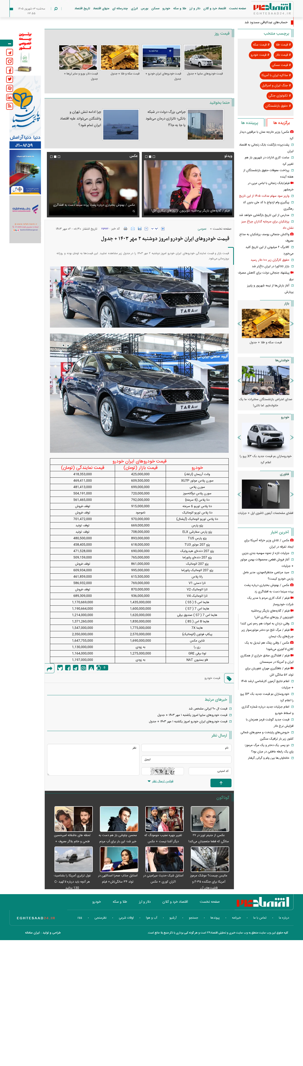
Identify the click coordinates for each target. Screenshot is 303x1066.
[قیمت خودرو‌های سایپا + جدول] (203, 57)
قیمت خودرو (212, 678)
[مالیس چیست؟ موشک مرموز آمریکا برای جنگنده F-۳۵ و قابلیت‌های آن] (207, 859)
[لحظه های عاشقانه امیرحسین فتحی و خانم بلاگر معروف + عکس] (71, 819)
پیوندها (215, 917)
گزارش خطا (91, 667)
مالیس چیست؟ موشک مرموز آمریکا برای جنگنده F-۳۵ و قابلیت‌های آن (208, 882)
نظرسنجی (100, 917)
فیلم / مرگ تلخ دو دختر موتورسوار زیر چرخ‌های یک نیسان (193, 210)
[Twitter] (60, 667)
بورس (144, 8)
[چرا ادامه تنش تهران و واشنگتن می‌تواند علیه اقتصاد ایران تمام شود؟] (120, 125)
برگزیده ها (281, 123)
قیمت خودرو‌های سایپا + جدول (205, 73)
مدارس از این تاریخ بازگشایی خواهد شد (264, 215)
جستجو (193, 917)
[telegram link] (10, 52)
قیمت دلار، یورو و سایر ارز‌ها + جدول (81, 76)
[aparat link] (10, 88)
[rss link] (10, 106)
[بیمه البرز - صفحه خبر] (25, 51)
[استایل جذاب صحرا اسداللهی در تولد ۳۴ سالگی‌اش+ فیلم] (116, 859)
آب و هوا (151, 917)
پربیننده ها (249, 123)
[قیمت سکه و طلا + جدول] (119, 57)
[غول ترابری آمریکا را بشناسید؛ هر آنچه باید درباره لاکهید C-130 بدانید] (71, 859)
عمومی (202, 229)
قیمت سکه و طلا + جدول (125, 73)
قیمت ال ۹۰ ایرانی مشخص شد (208, 708)
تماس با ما (260, 917)
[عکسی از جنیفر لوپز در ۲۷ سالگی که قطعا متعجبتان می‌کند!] (207, 819)
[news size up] (163, 228)
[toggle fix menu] (6, 43)
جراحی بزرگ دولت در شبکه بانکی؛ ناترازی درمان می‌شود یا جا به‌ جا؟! (166, 118)
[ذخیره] (139, 228)
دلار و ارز (194, 8)
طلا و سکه (179, 8)
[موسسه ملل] (25, 172)
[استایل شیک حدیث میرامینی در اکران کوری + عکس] (162, 859)
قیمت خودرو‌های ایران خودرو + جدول (163, 76)
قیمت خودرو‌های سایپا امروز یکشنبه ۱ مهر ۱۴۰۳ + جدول (192, 715)
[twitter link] (10, 79)
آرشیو (173, 917)
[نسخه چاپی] (126, 228)
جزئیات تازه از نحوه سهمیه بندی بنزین (265, 553)
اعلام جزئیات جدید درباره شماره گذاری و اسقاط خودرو (266, 459)
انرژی (134, 8)
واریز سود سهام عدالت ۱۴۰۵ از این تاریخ (264, 196)
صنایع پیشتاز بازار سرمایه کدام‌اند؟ (266, 399)
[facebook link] (10, 70)
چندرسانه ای (120, 8)
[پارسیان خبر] (25, 112)
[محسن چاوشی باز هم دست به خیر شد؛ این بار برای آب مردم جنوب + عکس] (116, 819)
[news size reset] (154, 228)
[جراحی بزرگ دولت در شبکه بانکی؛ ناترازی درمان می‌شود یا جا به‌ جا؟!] (205, 125)
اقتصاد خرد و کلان (214, 8)
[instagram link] (10, 61)
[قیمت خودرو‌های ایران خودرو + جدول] (161, 57)
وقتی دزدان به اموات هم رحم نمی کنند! (265, 623)
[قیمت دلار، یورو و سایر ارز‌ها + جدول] (78, 57)
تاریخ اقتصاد (82, 8)
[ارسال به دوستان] (133, 228)
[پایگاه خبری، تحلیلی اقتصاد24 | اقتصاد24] (265, 9)
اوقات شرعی (126, 917)
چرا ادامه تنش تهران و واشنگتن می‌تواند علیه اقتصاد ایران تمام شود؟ (80, 118)
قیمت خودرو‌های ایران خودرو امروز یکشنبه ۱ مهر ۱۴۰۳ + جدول (188, 721)
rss (80, 917)
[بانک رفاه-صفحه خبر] (25, 219)
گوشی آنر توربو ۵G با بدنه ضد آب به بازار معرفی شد (265, 516)
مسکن (155, 8)
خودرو (166, 8)
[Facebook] (68, 667)
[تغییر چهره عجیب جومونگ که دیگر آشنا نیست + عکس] (162, 819)
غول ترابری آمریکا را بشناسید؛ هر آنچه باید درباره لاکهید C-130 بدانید (72, 882)
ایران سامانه (32, 932)
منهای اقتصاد (101, 8)
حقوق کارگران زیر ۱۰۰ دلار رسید (270, 260)
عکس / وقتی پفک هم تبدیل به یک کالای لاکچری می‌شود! (98, 210)
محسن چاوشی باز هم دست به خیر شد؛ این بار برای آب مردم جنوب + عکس (118, 841)
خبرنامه (236, 917)
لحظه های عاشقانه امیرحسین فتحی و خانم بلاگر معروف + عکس (72, 841)
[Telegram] (75, 667)
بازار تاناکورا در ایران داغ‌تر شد (270, 266)
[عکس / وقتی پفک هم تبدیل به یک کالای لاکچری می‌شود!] (93, 187)
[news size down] (146, 228)
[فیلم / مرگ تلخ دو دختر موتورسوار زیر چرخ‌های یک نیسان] (188, 187)
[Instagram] (83, 667)
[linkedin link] (10, 97)
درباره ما (284, 917)
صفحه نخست (237, 8)
